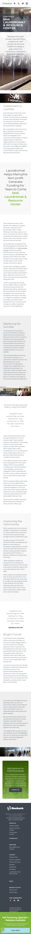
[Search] (19, 3)
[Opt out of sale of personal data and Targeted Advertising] (2, 929)
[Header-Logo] (7, 3)
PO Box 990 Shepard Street (15, 818)
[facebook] (10, 900)
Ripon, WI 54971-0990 (15, 819)
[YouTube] (18, 900)
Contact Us (15, 790)
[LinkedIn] (14, 900)
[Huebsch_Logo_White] (15, 807)
